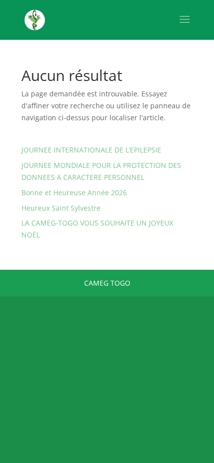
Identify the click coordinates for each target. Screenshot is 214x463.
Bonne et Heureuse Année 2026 (74, 192)
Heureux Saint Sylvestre (61, 208)
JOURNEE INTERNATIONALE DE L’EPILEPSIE (91, 149)
